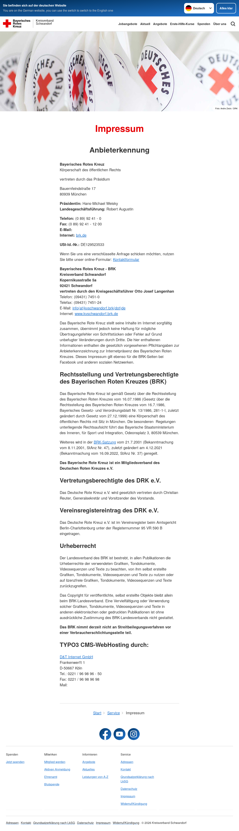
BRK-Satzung (105, 442)
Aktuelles (88, 769)
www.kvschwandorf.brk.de (96, 313)
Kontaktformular (126, 259)
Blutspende (51, 784)
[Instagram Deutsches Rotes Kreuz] (134, 734)
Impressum (128, 796)
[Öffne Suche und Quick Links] (233, 24)
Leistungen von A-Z (95, 777)
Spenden (203, 24)
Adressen (127, 762)
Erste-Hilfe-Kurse (182, 24)
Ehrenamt (50, 777)
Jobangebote (127, 24)
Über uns (219, 24)
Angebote (160, 24)
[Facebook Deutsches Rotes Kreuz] (105, 734)
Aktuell (145, 24)
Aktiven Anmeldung (57, 769)
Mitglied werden (54, 762)
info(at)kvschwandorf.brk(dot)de (98, 308)
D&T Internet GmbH (76, 656)
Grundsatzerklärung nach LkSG (137, 779)
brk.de (81, 235)
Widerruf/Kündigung (134, 803)
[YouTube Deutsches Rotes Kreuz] (119, 734)
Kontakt (126, 769)
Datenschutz (129, 789)
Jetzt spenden (15, 762)
